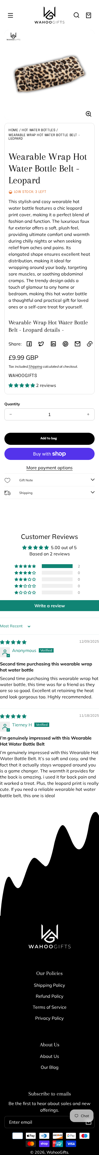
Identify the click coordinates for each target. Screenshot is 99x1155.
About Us (49, 1056)
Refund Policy (50, 996)
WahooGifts (57, 1152)
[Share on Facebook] (29, 344)
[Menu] (10, 15)
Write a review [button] (49, 605)
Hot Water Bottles (38, 130)
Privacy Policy (49, 1018)
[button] (76, 15)
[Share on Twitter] (41, 344)
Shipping (35, 366)
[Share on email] (78, 344)
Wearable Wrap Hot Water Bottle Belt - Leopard (44, 137)
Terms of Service (50, 1007)
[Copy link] (90, 344)
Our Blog (50, 1067)
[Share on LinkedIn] (53, 344)
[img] (13, 642)
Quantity (12, 403)
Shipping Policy (49, 985)
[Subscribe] (88, 1122)
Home (13, 130)
